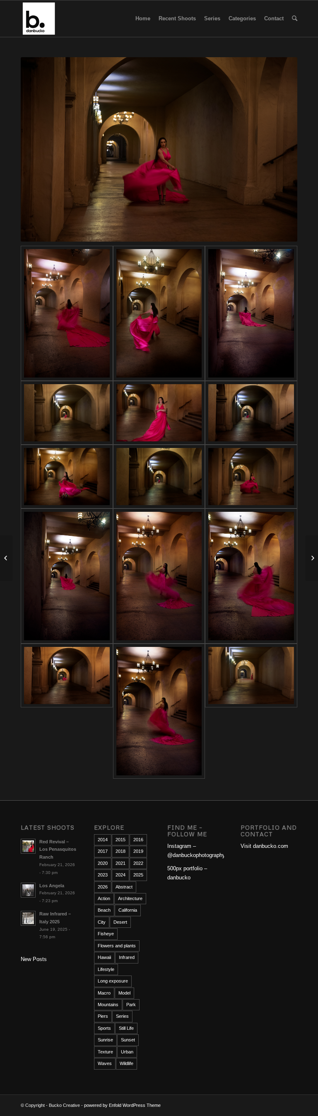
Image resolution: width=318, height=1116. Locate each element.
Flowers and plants (117, 945)
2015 (120, 839)
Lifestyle (106, 969)
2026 (103, 886)
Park (131, 1004)
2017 (103, 851)
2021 (120, 863)
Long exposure (113, 980)
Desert (120, 922)
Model (124, 992)
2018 (120, 851)
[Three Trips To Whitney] (311, 558)
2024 (120, 874)
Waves (105, 1063)
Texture (105, 1051)
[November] (6, 558)
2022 (138, 863)
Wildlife (126, 1063)
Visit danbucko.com (264, 846)
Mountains (108, 1004)
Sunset (128, 1039)
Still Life (126, 1028)
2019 (138, 851)
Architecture (130, 898)
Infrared (127, 957)
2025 (138, 874)
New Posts (34, 959)
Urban (127, 1051)
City (102, 922)
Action (104, 898)
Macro (104, 992)
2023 (103, 874)
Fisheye (106, 933)
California (127, 910)
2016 (138, 839)
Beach (104, 910)
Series (122, 1016)
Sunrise (105, 1039)
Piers (103, 1016)
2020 (103, 863)
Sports (104, 1028)
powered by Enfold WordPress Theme (122, 1105)
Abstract (124, 886)
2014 (103, 839)
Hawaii (104, 957)
